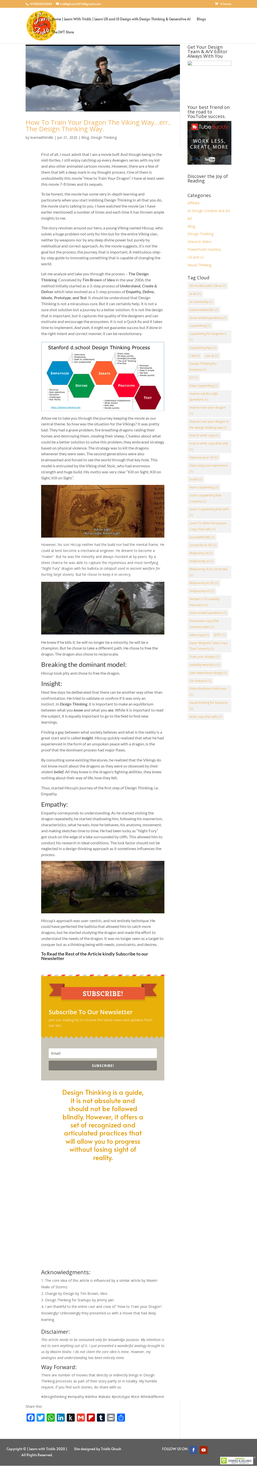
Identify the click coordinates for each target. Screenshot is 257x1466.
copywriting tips (202, 348)
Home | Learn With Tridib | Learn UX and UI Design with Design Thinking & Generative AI (121, 19)
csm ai (211, 356)
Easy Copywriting (203, 386)
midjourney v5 (201, 591)
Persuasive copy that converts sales (204, 624)
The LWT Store (63, 32)
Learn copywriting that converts (205, 498)
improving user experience (208, 468)
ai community (201, 302)
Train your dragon (204, 657)
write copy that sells (205, 717)
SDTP (219, 635)
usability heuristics (204, 665)
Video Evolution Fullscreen (208, 691)
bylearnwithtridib (203, 310)
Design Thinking (104, 137)
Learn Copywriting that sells (209, 512)
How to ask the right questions (203, 397)
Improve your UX (203, 457)
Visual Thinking (199, 265)
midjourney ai (201, 561)
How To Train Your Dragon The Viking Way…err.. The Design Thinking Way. (98, 125)
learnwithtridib (41, 137)
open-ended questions (207, 613)
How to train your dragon (207, 410)
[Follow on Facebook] (193, 1450)
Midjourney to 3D (203, 583)
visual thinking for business (208, 705)
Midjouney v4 (201, 553)
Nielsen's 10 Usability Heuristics (204, 602)
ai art (195, 294)
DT (193, 377)
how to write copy (204, 435)
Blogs (201, 19)
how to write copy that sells (208, 446)
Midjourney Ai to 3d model (208, 572)
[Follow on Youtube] (204, 1450)
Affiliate (193, 203)
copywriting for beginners (207, 337)
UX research (200, 681)
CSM (194, 356)
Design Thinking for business (203, 366)
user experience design (208, 673)
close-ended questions (207, 318)
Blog (85, 137)
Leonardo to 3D (202, 545)
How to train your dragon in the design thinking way (209, 424)
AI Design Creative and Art (208, 210)
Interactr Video (199, 241)
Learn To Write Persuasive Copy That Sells (207, 526)
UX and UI (195, 257)
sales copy (199, 635)
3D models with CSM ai (207, 286)
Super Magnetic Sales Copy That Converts (208, 646)
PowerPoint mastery (204, 249)
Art (189, 218)
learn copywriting (203, 487)
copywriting (199, 326)
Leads (195, 479)
